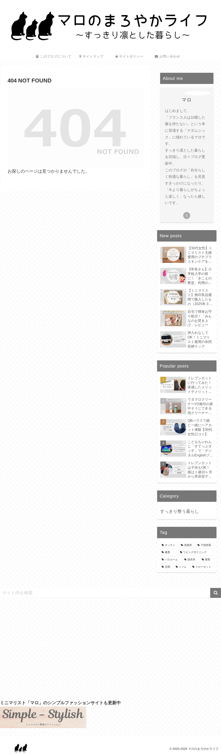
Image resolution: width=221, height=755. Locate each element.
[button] (215, 593)
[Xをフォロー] (186, 215)
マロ (187, 99)
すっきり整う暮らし (179, 511)
